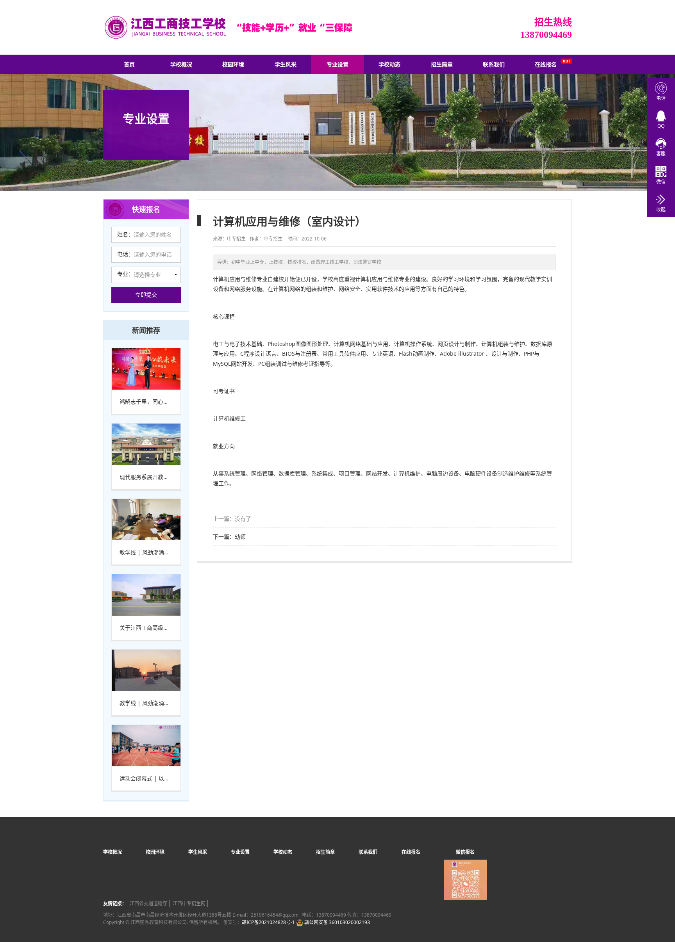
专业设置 (337, 64)
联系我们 (494, 64)
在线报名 (546, 64)
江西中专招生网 (189, 903)
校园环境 (233, 64)
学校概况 (181, 64)
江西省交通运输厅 (148, 903)
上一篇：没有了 (232, 518)
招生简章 (442, 64)
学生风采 (285, 64)
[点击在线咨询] (661, 143)
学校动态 (389, 64)
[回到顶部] (665, 912)
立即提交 (146, 294)
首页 (129, 64)
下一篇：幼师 (229, 536)
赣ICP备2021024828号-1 (268, 922)
